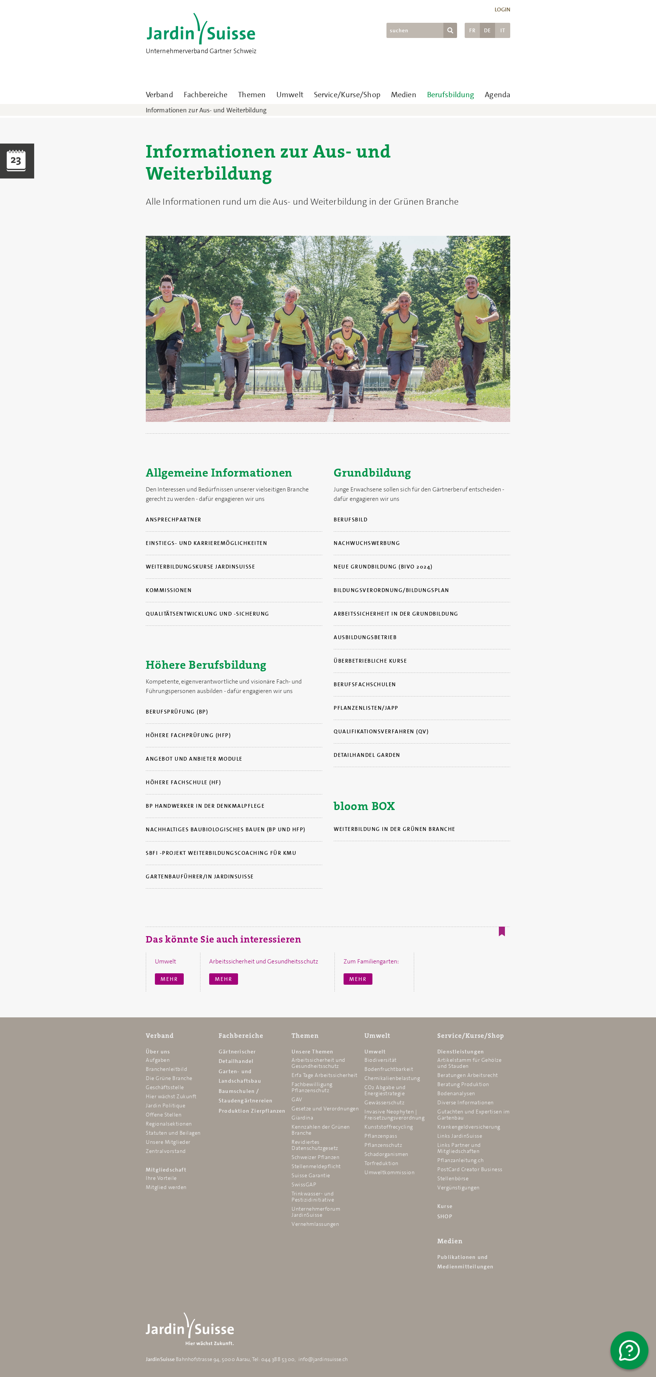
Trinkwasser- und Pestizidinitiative (313, 1196)
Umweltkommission (389, 1172)
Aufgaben (158, 1059)
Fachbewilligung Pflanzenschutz (312, 1087)
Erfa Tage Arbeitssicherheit (325, 1075)
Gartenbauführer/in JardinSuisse (200, 876)
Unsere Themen (313, 1051)
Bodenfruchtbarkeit (388, 1069)
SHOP (445, 1216)
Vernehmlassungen (315, 1224)
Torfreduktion (381, 1163)
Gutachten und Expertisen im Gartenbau (473, 1114)
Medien (403, 94)
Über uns (158, 1051)
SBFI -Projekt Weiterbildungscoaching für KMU (221, 853)
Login (503, 9)
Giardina (302, 1117)
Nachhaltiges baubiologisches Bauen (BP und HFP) (226, 829)
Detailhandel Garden (367, 755)
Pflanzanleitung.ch (460, 1160)
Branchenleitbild (166, 1069)
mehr (169, 979)
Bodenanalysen (456, 1093)
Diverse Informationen (465, 1102)
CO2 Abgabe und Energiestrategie (384, 1090)
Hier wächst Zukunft (171, 1096)
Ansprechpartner (174, 519)
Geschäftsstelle (165, 1087)
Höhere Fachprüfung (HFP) (188, 735)
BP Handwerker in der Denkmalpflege (205, 805)
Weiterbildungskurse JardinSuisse (200, 566)
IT (502, 30)
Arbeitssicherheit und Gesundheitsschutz (318, 1062)
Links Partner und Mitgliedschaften (459, 1148)
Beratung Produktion (463, 1084)
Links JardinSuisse (459, 1135)
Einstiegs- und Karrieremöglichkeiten (206, 543)
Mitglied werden (166, 1187)
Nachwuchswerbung (367, 543)
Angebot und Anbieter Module (194, 758)
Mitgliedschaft (166, 1169)
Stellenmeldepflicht (316, 1166)
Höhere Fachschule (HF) (183, 782)
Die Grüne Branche (169, 1078)
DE (487, 30)
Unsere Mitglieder (168, 1142)
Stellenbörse (452, 1178)
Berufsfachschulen (365, 684)
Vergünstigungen (458, 1187)
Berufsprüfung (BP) (177, 711)
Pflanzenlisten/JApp (366, 707)
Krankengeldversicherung (468, 1126)
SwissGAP (304, 1184)
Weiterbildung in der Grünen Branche (395, 829)
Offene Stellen (163, 1114)
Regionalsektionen (169, 1123)
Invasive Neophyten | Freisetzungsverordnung (394, 1114)
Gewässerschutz (384, 1102)
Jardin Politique (165, 1105)
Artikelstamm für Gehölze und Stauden (469, 1062)
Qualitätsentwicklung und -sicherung (208, 613)
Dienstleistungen (460, 1051)
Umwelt (289, 94)
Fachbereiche (205, 94)
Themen (252, 94)
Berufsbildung (450, 94)
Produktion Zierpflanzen (252, 1110)
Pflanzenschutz (383, 1145)
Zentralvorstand (166, 1151)
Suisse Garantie (311, 1175)
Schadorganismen (386, 1154)
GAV (297, 1099)
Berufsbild (350, 519)
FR (472, 30)
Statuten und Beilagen (173, 1132)
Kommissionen (169, 590)
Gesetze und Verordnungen (325, 1108)
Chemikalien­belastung (392, 1078)
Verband (159, 94)
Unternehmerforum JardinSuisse (316, 1211)
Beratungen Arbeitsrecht (467, 1075)
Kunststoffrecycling (388, 1126)
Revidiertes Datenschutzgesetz (315, 1145)
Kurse (445, 1206)
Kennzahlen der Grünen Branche (321, 1129)
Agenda (497, 94)
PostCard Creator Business (470, 1169)
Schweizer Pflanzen (315, 1157)
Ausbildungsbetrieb (365, 637)
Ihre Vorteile (161, 1178)
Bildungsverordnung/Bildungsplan (391, 590)
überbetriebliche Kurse (370, 660)
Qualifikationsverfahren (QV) (381, 731)
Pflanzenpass (380, 1135)
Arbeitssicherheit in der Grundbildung (396, 613)
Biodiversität (380, 1059)
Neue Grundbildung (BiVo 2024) (383, 566)
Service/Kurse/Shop (347, 94)
